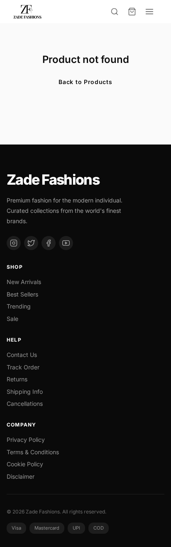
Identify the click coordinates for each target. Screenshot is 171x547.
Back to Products (85, 81)
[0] (132, 11)
